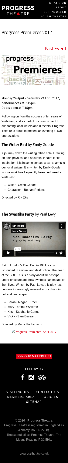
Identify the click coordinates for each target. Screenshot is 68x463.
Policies (50, 396)
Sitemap (34, 401)
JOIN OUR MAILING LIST (34, 356)
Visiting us (17, 392)
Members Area (21, 396)
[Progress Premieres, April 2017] (34, 332)
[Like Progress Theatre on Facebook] (22, 378)
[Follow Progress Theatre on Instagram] (31, 378)
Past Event (55, 48)
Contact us (47, 392)
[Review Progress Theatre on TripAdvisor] (42, 378)
